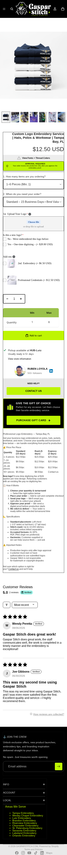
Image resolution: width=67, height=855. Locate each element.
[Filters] (6, 605)
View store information (19, 358)
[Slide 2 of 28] (15, 117)
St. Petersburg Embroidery (27, 828)
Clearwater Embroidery (25, 825)
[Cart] (63, 9)
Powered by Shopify (49, 846)
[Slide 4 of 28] (34, 117)
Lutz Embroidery (21, 818)
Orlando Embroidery (23, 835)
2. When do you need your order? (22, 194)
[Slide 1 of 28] (6, 117)
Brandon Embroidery (24, 820)
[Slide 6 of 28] (52, 117)
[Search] (12, 9)
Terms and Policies (33, 849)
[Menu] (4, 9)
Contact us (13, 569)
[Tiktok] (36, 853)
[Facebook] (17, 853)
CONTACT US (33, 390)
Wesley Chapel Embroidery (27, 815)
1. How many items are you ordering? (24, 176)
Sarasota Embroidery (24, 830)
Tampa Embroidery (23, 813)
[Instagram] (23, 853)
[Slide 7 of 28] (62, 117)
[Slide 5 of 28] (43, 117)
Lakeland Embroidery (24, 833)
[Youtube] (29, 853)
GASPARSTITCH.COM (27, 846)
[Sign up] (58, 766)
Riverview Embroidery (24, 823)
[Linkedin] (42, 853)
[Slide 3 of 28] (24, 117)
